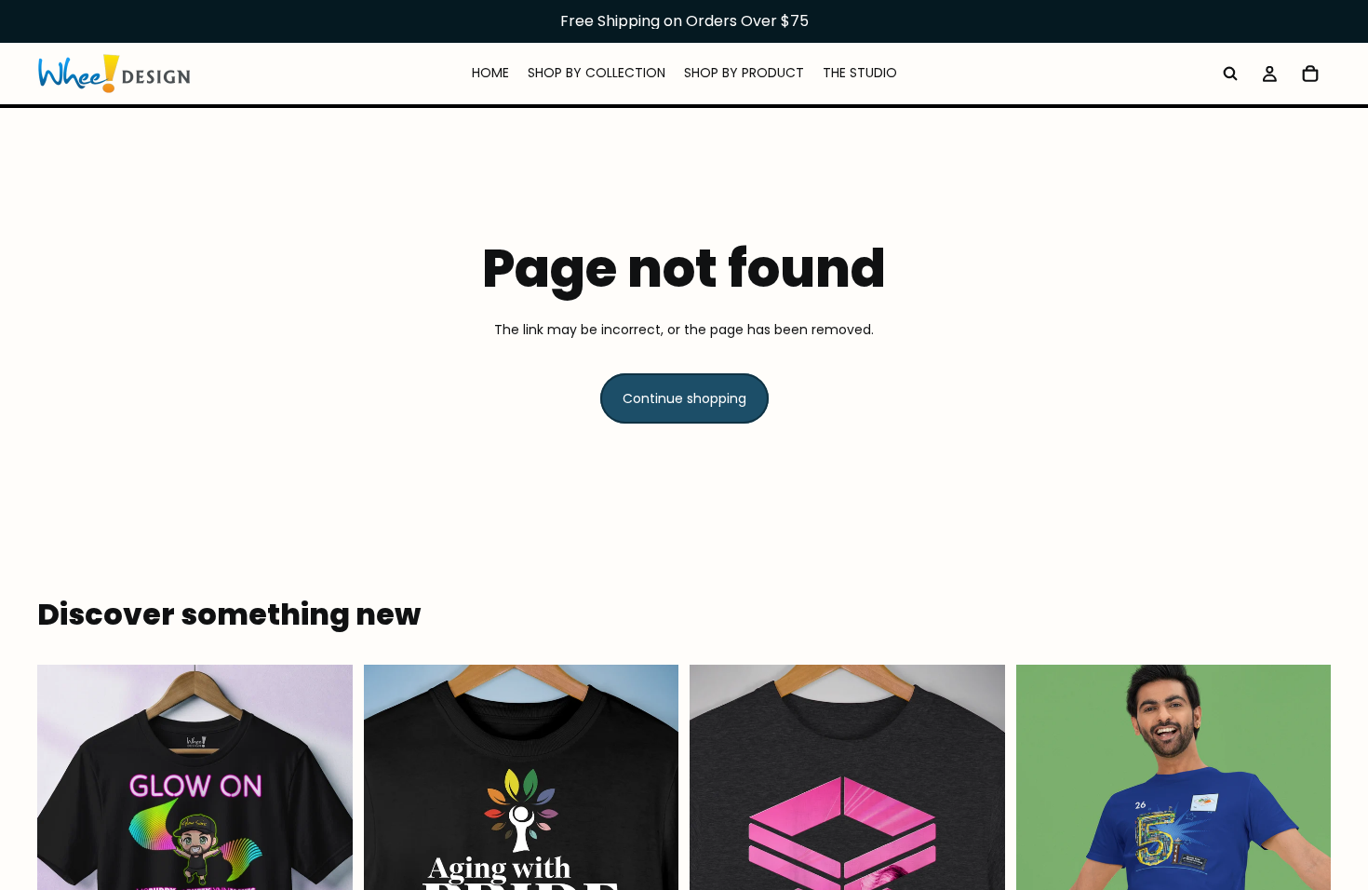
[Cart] (1310, 73)
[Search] (1230, 73)
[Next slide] (325, 861)
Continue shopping (684, 398)
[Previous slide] (65, 861)
